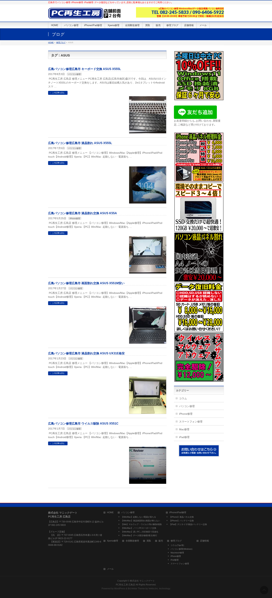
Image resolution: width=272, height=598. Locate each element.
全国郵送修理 (132, 541)
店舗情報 (204, 541)
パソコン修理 (74, 74)
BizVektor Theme (136, 588)
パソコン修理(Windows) (181, 549)
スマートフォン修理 (190, 421)
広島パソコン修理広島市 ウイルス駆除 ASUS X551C (83, 423)
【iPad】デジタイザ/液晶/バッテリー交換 (188, 524)
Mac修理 (184, 429)
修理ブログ (176, 541)
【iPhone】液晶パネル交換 (181, 517)
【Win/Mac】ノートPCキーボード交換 (138, 528)
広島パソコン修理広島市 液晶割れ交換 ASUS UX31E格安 (86, 353)
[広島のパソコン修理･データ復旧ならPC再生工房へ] (85, 14)
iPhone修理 (75, 218)
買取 (149, 541)
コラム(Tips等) (177, 545)
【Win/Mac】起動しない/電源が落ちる (138, 517)
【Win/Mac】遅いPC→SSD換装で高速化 (139, 532)
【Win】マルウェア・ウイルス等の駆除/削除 (141, 524)
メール (110, 569)
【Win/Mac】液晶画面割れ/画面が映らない (140, 521)
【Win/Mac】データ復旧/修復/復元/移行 (139, 535)
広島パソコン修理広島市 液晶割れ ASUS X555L (80, 143)
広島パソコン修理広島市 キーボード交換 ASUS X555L (84, 69)
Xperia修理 (112, 541)
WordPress (119, 588)
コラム (183, 398)
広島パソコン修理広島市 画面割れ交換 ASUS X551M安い (86, 283)
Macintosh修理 (177, 553)
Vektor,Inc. (153, 588)
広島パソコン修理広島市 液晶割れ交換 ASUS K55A (82, 213)
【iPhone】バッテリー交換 (181, 521)
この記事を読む (58, 93)
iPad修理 (184, 437)
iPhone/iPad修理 (177, 512)
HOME (110, 512)
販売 (161, 541)
